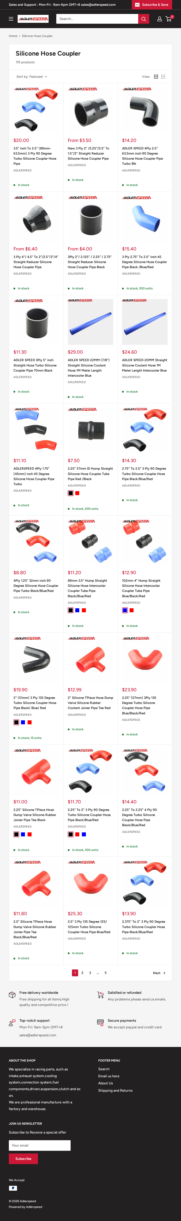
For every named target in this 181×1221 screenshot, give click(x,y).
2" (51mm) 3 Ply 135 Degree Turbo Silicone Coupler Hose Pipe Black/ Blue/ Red (34, 703)
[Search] (143, 19)
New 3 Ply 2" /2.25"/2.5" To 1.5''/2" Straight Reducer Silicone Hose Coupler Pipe (88, 153)
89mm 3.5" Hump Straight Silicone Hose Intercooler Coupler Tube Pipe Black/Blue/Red (87, 588)
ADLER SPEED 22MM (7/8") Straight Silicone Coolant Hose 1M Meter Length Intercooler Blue (89, 368)
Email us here (108, 1076)
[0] (168, 18)
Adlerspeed (22, 170)
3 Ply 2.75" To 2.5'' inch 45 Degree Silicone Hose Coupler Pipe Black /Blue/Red (144, 262)
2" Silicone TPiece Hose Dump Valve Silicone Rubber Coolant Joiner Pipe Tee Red (90, 703)
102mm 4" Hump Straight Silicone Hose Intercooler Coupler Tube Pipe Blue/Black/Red (141, 588)
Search (103, 1069)
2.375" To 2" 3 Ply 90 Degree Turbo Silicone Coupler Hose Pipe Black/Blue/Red (143, 927)
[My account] (159, 18)
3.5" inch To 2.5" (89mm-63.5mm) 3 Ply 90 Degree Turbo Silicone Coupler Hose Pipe (34, 156)
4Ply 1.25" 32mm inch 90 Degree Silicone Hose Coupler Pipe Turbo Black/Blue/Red (35, 586)
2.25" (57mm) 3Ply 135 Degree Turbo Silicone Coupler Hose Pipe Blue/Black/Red (139, 705)
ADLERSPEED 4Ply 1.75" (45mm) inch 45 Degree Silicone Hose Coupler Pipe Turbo (33, 476)
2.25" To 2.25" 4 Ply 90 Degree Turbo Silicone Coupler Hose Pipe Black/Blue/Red (139, 817)
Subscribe (23, 1159)
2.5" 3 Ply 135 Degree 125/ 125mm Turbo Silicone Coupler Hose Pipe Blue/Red (89, 927)
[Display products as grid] (156, 77)
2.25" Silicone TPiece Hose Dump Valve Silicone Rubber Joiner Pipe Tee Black (34, 815)
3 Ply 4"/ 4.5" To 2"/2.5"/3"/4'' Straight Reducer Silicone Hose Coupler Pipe (35, 262)
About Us (105, 1083)
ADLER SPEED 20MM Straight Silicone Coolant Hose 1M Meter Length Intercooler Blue (144, 365)
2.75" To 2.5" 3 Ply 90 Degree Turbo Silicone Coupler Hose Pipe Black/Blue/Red (144, 474)
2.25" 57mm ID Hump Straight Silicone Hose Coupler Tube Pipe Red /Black (90, 474)
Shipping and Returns (115, 1090)
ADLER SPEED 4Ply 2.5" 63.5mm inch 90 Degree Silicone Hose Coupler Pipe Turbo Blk (142, 156)
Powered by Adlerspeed (25, 1207)
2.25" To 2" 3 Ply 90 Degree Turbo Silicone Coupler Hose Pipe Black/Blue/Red (89, 815)
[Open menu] (11, 19)
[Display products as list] (163, 77)
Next (156, 973)
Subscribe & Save (155, 5)
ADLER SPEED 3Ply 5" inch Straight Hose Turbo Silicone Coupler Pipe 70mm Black (35, 365)
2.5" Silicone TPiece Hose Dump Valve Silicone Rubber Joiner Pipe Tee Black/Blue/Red (34, 929)
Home (13, 36)
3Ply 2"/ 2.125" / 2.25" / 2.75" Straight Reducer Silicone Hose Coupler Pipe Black (90, 262)
